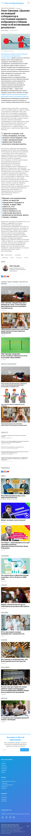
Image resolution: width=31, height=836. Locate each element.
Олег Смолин (4, 30)
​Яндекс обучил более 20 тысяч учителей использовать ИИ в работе (15, 605)
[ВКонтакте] (2, 276)
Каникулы (9, 438)
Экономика (4, 783)
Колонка (18, 8)
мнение (12, 257)
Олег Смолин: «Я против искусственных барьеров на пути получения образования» (14, 355)
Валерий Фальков (8, 254)
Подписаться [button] (24, 749)
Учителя (9, 443)
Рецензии (4, 770)
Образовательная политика (8, 781)
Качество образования (12, 448)
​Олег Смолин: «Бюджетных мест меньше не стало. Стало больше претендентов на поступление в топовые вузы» (14, 305)
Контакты (4, 799)
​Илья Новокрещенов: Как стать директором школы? (13, 496)
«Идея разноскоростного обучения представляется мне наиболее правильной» (15, 331)
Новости (4, 763)
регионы (26, 257)
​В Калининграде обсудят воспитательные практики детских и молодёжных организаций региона (15, 452)
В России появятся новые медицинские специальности (12, 633)
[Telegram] (6, 276)
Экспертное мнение (8, 8)
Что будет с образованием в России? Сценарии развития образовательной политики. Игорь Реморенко (15, 545)
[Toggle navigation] (28, 3)
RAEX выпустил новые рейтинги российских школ (12, 447)
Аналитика (4, 767)
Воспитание (10, 454)
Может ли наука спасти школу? (13, 520)
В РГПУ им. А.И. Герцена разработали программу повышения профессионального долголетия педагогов (15, 441)
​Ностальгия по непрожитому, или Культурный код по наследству (14, 660)
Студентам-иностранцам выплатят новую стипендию (15, 718)
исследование (18, 254)
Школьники (9, 461)
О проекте (4, 797)
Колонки (4, 765)
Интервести (5, 786)
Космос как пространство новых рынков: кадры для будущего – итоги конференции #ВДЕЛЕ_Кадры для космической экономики (15, 689)
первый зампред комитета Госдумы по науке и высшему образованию (17, 269)
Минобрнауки (5, 257)
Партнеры (4, 801)
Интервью (4, 768)
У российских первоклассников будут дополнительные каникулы (13, 436)
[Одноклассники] (4, 276)
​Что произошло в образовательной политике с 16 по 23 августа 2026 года (14, 577)
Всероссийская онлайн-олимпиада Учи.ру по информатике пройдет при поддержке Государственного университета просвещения (14, 458)
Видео (3, 772)
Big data (4, 788)
